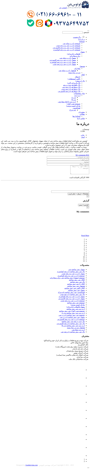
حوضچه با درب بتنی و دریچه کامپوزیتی (66, 48)
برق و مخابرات (75, 56)
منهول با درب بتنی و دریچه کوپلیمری (63, 62)
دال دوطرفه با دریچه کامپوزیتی (69, 91)
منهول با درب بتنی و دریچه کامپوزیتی (62, 60)
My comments (81, 155)
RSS (87, 155)
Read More (85, 235)
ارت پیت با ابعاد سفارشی (67, 102)
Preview (85, 194)
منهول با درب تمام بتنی (67, 58)
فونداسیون (76, 108)
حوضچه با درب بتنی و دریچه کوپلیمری (66, 50)
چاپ (83, 135)
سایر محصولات (79, 93)
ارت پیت (77, 95)
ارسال (79, 194)
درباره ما (81, 39)
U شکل (77, 77)
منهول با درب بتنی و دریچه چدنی (64, 64)
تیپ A (73, 97)
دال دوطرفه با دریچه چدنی (70, 89)
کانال (83, 75)
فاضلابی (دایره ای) (73, 54)
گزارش (86, 205)
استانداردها (76, 116)
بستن (80, 205)
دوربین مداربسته (74, 73)
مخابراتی (77, 68)
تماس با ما (81, 118)
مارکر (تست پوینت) (73, 106)
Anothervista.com (31, 465)
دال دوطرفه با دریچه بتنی (71, 87)
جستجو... (86, 32)
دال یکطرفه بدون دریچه (71, 85)
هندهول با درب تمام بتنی (67, 70)
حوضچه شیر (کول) (73, 104)
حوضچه (82, 41)
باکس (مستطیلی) (74, 79)
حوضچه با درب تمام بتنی (71, 43)
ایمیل (83, 137)
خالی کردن (71, 194)
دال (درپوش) (80, 81)
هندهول (82, 66)
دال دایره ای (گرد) (73, 83)
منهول (82, 52)
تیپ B (74, 100)
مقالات (82, 114)
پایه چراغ (72, 110)
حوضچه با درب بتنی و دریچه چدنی (68, 46)
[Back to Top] (88, 467)
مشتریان (81, 112)
